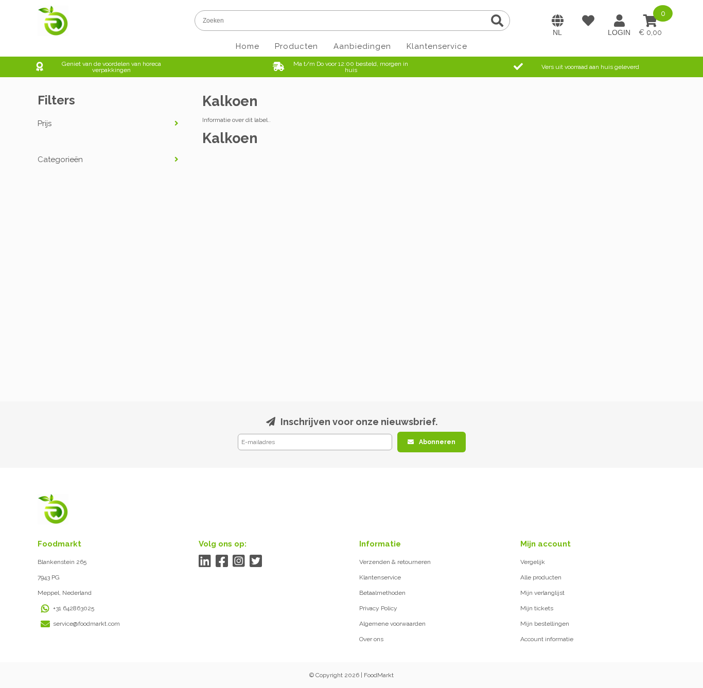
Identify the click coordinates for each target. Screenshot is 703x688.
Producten (296, 46)
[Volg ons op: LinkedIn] (205, 561)
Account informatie (546, 639)
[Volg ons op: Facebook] (222, 561)
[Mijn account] (619, 20)
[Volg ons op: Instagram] (239, 561)
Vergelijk (532, 562)
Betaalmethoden (382, 592)
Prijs (44, 123)
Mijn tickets (536, 608)
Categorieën (60, 159)
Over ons (371, 639)
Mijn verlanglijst (542, 592)
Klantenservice (437, 46)
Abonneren (437, 442)
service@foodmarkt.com (86, 623)
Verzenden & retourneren (395, 562)
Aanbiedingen (362, 46)
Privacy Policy (378, 608)
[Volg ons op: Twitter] (256, 561)
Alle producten (540, 577)
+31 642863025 (73, 608)
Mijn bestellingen (544, 623)
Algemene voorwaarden (392, 623)
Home (247, 46)
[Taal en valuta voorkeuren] (557, 20)
